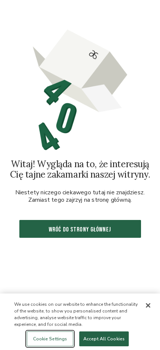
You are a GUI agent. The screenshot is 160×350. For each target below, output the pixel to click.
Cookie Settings (50, 339)
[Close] (148, 305)
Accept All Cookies (104, 339)
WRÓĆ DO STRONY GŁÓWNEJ (80, 229)
